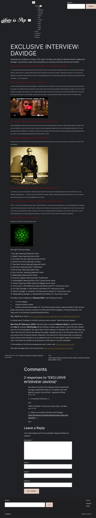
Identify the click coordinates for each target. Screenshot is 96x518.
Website (27, 481)
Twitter (88, 506)
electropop (29, 355)
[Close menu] (33, 2)
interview (80, 357)
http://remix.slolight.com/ (65, 344)
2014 (49, 357)
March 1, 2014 (31, 394)
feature (71, 357)
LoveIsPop (7, 514)
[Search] (49, 504)
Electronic (22, 355)
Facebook (88, 503)
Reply (29, 402)
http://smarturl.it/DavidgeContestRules (58, 348)
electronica (65, 357)
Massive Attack (52, 359)
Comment (28, 440)
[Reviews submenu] (41, 6)
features (75, 357)
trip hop (59, 359)
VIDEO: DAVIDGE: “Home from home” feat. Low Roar (47, 406)
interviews (86, 357)
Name (27, 462)
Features (34, 355)
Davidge (54, 357)
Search (69, 3)
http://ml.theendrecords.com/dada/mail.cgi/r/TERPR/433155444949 (54, 316)
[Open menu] (29, 20)
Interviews (40, 355)
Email (26, 472)
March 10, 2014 (32, 408)
